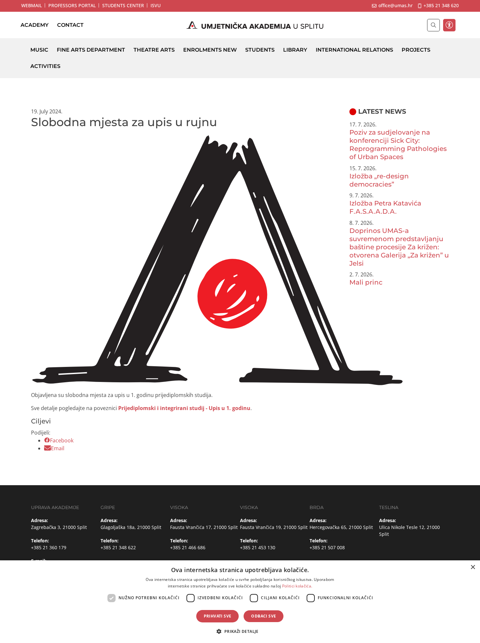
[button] (239, 631)
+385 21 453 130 (257, 547)
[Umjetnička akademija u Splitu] (255, 25)
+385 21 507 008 (327, 547)
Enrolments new (210, 50)
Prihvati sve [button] (218, 616)
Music (39, 50)
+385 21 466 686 (187, 547)
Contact (70, 25)
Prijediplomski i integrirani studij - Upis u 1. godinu (184, 408)
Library (295, 50)
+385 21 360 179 (48, 547)
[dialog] (240, 601)
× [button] (472, 567)
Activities (45, 66)
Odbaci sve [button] (263, 616)
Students (260, 50)
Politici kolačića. (297, 586)
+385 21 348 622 (118, 547)
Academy (35, 25)
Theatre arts (154, 50)
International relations (354, 50)
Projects (416, 50)
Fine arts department (91, 50)
